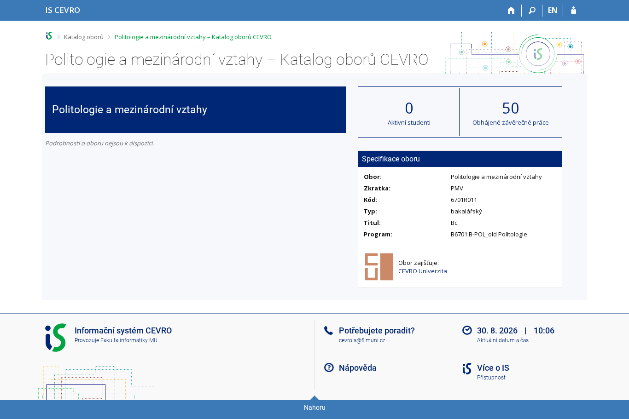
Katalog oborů (84, 37)
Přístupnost (491, 377)
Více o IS (493, 368)
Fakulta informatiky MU (128, 340)
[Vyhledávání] (532, 11)
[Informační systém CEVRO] (49, 36)
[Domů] (511, 11)
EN (553, 10)
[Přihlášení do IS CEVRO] (573, 11)
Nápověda (358, 368)
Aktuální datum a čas (503, 340)
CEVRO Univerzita (422, 271)
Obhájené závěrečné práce (510, 122)
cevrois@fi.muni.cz (362, 340)
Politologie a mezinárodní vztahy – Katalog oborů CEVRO (193, 37)
